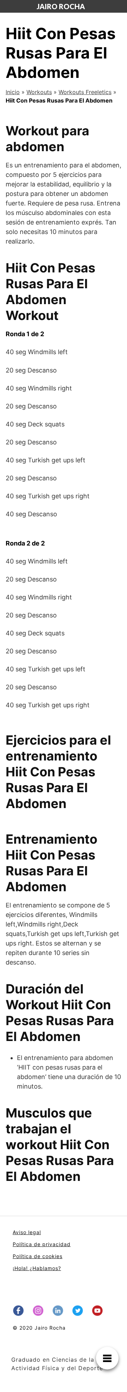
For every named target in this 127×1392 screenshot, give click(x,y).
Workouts (39, 92)
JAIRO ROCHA (61, 6)
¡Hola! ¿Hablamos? (37, 1268)
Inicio (13, 92)
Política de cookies (37, 1256)
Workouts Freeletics (85, 92)
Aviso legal (27, 1232)
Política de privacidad (42, 1244)
